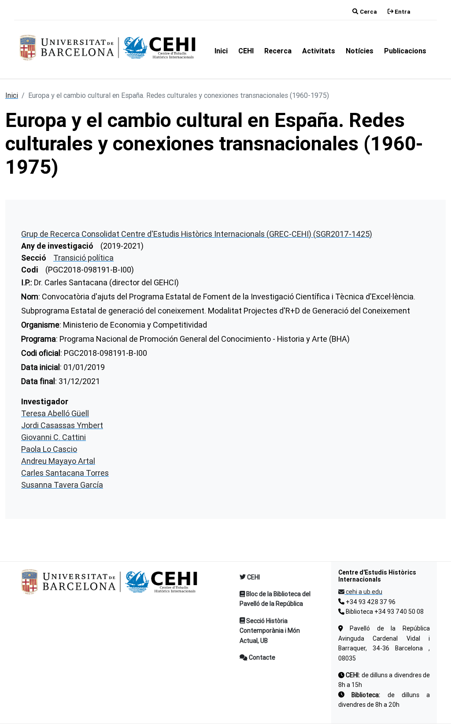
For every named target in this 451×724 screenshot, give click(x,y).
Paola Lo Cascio (49, 449)
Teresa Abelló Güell (55, 413)
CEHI (246, 50)
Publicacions (405, 50)
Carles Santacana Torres (65, 473)
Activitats (318, 50)
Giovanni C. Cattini (53, 437)
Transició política (83, 258)
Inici (221, 50)
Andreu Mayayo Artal (58, 461)
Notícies (359, 50)
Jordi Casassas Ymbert (62, 425)
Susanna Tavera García (62, 485)
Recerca (278, 50)
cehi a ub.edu (363, 592)
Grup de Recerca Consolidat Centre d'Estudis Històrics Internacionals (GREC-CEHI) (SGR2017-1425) (196, 234)
